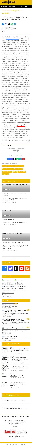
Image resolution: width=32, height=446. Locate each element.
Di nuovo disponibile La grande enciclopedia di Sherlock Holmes (14, 331)
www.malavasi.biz (17, 40)
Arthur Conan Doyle (22, 6)
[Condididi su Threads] (9, 24)
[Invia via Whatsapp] (11, 24)
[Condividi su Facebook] (3, 24)
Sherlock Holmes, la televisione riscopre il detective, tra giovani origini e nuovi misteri (15, 322)
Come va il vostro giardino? (9, 42)
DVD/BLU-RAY (7, 189)
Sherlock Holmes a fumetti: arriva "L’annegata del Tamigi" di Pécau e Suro (15, 314)
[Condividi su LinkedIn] (14, 24)
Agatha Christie (21, 126)
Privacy (12, 416)
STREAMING (12, 356)
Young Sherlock (4, 6)
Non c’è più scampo (7, 295)
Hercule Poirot (16, 50)
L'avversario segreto (7, 44)
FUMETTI (12, 347)
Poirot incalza (5, 288)
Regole (16, 416)
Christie (22, 44)
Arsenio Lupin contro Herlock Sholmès (18, 384)
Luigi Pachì (10, 27)
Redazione (22, 416)
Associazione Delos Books (15, 425)
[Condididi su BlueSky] (6, 24)
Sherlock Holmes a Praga (8, 338)
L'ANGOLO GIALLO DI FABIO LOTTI (17, 382)
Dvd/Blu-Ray (9, 146)
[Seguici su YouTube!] (21, 268)
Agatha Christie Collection (12, 39)
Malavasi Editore (7, 40)
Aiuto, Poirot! (18, 282)
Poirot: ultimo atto (8, 220)
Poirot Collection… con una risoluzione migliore (14, 194)
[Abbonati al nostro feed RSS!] (27, 268)
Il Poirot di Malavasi (7, 282)
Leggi (14, 354)
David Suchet (22, 42)
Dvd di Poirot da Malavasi (18, 288)
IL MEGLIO (12, 373)
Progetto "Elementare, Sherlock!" (11, 401)
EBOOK (11, 365)
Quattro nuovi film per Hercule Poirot (14, 242)
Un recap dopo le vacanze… (9, 306)
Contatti (27, 416)
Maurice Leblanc (13, 6)
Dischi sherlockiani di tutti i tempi (12, 408)
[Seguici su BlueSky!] (10, 268)
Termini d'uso (6, 416)
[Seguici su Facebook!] (4, 268)
